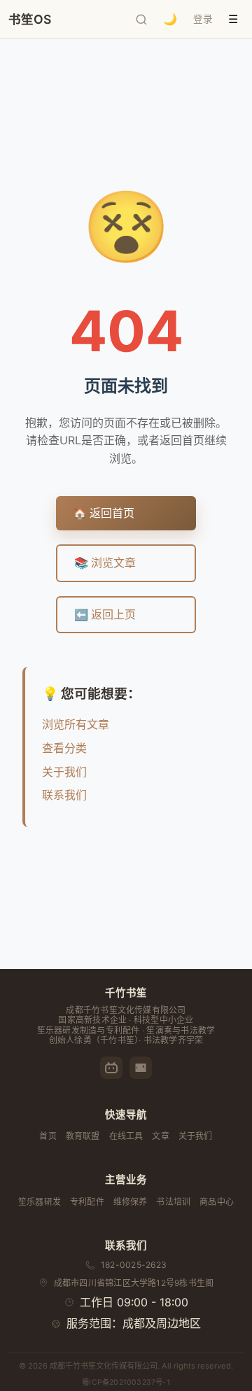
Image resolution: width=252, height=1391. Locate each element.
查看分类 (64, 748)
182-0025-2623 (134, 1264)
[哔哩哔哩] (111, 1068)
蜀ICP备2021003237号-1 (126, 1382)
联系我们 (64, 795)
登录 (203, 18)
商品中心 (217, 1201)
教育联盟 (83, 1136)
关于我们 (64, 772)
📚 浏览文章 (105, 563)
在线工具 (126, 1136)
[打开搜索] (141, 19)
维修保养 (130, 1201)
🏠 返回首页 (103, 513)
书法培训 (173, 1201)
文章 (160, 1136)
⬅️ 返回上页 (105, 614)
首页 (47, 1136)
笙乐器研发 (39, 1201)
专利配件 (87, 1201)
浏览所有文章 (75, 724)
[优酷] (141, 1068)
